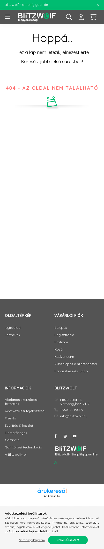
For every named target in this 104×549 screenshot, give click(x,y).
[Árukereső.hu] (52, 491)
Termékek (12, 335)
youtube (75, 436)
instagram (65, 436)
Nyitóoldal (13, 328)
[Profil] (81, 17)
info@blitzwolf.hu (73, 416)
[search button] (69, 17)
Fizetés (10, 418)
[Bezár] (98, 4)
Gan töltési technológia (23, 447)
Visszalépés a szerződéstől (75, 364)
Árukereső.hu (52, 496)
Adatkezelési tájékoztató (25, 411)
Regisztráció (64, 335)
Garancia (12, 440)
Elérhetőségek (16, 433)
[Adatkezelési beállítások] (55, 462)
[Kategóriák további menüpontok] (7, 17)
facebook (55, 436)
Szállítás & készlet (19, 426)
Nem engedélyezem (32, 540)
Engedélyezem (68, 540)
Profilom (61, 342)
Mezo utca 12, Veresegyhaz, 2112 (74, 402)
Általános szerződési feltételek (21, 402)
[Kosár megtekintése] (93, 17)
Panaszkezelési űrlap (71, 371)
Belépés (60, 328)
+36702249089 (71, 410)
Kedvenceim (64, 357)
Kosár (59, 349)
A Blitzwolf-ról (16, 455)
